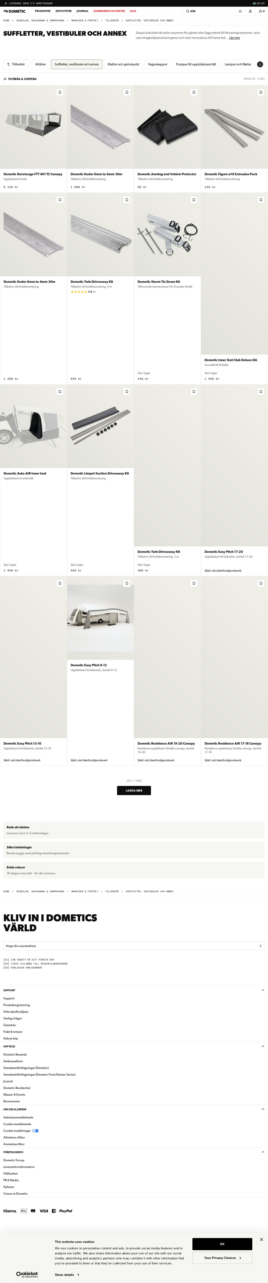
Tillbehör (112, 20)
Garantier (9, 1025)
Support (9, 990)
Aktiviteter (63, 11)
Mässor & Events (14, 1094)
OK (222, 1244)
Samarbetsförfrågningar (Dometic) (26, 1068)
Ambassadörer (13, 1061)
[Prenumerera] (260, 946)
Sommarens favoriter (109, 11)
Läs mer (234, 38)
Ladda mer (134, 790)
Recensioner (11, 1101)
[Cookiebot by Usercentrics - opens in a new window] (27, 1275)
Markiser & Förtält (84, 20)
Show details (64, 1275)
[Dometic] (14, 11)
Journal (82, 11)
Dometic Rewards (15, 1054)
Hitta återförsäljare (15, 1012)
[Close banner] (261, 1239)
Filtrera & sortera (22, 79)
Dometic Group (27, 1160)
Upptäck (9, 1046)
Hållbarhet (10, 1173)
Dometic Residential (30, 1088)
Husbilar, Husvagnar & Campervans (40, 20)
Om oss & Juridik (14, 1109)
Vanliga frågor (12, 1018)
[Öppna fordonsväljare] (240, 11)
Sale (133, 11)
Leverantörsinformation (19, 1167)
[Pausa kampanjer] (5, 3)
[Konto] (250, 11)
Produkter (42, 11)
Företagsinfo (13, 1152)
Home (6, 20)
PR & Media (24, 1180)
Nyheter (22, 1187)
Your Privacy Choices (220, 1257)
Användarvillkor (13, 1144)
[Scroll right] (260, 64)
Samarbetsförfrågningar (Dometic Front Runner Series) (39, 1074)
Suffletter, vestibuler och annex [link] (149, 20)
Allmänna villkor (14, 1137)
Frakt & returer (12, 1032)
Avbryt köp (10, 1038)
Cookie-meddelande (17, 1124)
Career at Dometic (28, 1193)
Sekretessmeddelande (18, 1117)
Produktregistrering (16, 1005)
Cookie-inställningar (17, 1131)
